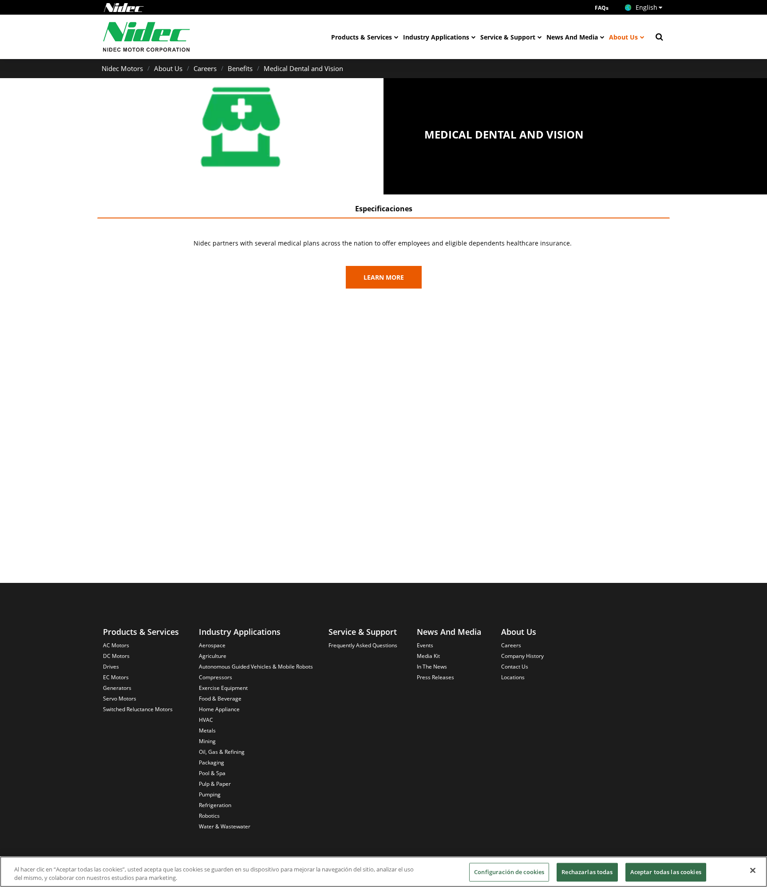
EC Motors (116, 677)
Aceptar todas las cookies (665, 872)
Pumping (210, 794)
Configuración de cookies (509, 872)
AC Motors (116, 645)
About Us (623, 37)
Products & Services (361, 37)
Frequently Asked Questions (362, 645)
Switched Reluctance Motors (138, 709)
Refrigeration (215, 805)
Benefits (240, 68)
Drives (111, 666)
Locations (513, 677)
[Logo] (124, 7)
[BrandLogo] (147, 37)
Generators (117, 688)
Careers (205, 68)
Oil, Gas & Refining (222, 752)
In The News (432, 666)
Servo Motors (119, 698)
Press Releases (435, 677)
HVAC (206, 720)
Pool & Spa (212, 773)
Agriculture (212, 656)
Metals (207, 730)
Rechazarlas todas (587, 872)
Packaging (211, 762)
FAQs (602, 8)
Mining (207, 741)
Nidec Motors (122, 68)
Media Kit (428, 656)
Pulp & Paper (215, 784)
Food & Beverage (220, 698)
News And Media (572, 37)
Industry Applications (436, 37)
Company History (522, 656)
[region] (383, 871)
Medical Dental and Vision (303, 68)
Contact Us (514, 666)
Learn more (384, 277)
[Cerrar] (753, 870)
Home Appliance (219, 709)
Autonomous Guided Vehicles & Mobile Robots (256, 666)
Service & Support (507, 37)
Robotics (209, 816)
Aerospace (212, 645)
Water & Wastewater (224, 826)
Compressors (215, 677)
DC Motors (116, 656)
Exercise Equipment (223, 688)
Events (425, 645)
